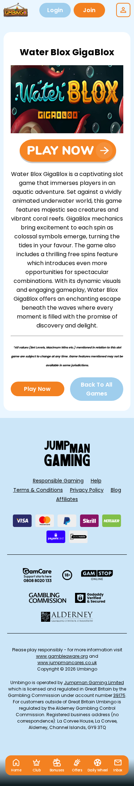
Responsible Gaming (58, 480)
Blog (116, 489)
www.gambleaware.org (62, 656)
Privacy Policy (87, 489)
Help (96, 480)
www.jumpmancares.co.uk (67, 663)
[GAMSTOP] (97, 575)
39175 (119, 695)
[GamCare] (37, 575)
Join (89, 10)
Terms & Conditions (38, 489)
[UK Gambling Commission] (47, 598)
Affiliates (67, 499)
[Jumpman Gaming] (67, 464)
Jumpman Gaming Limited (94, 682)
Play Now (37, 389)
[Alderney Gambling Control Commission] (67, 617)
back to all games (96, 389)
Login (55, 10)
